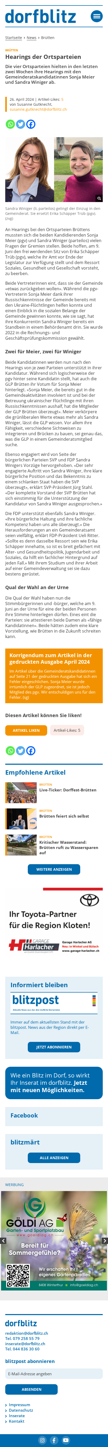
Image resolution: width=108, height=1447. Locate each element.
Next (105, 1214)
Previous (3, 1214)
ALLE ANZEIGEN (54, 1157)
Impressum (19, 1351)
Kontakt (16, 1367)
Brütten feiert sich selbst (64, 816)
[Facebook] (30, 124)
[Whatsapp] (10, 124)
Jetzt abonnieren (54, 1046)
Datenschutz (21, 1356)
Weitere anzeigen (54, 869)
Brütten (45, 784)
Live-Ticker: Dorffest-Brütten (67, 789)
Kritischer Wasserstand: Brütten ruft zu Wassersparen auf (68, 847)
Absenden (31, 1335)
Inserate (17, 1362)
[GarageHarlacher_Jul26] (54, 921)
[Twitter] (20, 124)
